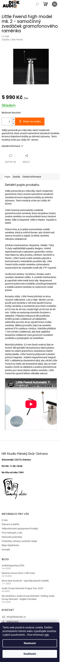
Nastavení (30, 643)
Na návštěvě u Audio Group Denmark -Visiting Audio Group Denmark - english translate (28, 597)
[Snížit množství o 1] (13, 123)
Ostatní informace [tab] (31, 176)
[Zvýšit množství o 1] (13, 120)
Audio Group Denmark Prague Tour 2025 (22, 588)
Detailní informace (11, 146)
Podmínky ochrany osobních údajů (19, 541)
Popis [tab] (7, 176)
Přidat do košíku (32, 121)
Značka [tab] (16, 176)
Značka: (12, 39)
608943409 (13, 621)
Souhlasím (29, 653)
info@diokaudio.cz (16, 616)
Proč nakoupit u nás (12, 532)
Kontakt (6, 549)
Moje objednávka (10, 545)
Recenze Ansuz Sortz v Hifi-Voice (18, 573)
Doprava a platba (10, 524)
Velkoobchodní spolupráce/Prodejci (20, 528)
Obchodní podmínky (12, 537)
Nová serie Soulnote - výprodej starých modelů (25, 580)
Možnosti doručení (11, 112)
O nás (5, 520)
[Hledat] (37, 4)
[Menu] (54, 4)
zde (46, 634)
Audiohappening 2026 (13, 565)
